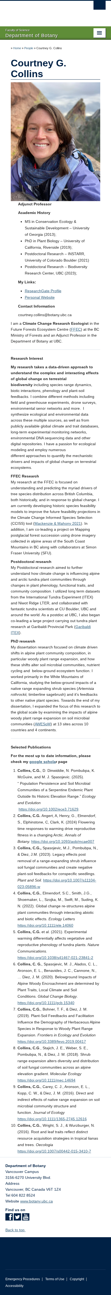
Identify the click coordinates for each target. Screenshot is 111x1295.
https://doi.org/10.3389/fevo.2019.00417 (52, 1041)
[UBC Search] (99, 7)
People (28, 48)
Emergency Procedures (22, 1279)
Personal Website (40, 297)
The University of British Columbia (40, 11)
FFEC (76, 329)
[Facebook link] (9, 1218)
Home (17, 48)
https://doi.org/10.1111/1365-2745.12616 (52, 1119)
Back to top (15, 1230)
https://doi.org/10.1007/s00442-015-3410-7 (54, 1151)
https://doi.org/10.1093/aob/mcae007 (62, 841)
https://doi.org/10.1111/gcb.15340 (46, 1003)
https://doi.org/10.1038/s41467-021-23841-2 (55, 957)
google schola (42, 761)
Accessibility (14, 1286)
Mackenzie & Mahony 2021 (57, 523)
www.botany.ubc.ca (36, 1201)
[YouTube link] (25, 1218)
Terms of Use (54, 1279)
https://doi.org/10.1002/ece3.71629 (48, 809)
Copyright (77, 1279)
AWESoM (43, 724)
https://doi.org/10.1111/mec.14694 (46, 1080)
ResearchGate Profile (43, 291)
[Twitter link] (17, 1218)
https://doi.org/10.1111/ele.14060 (45, 925)
